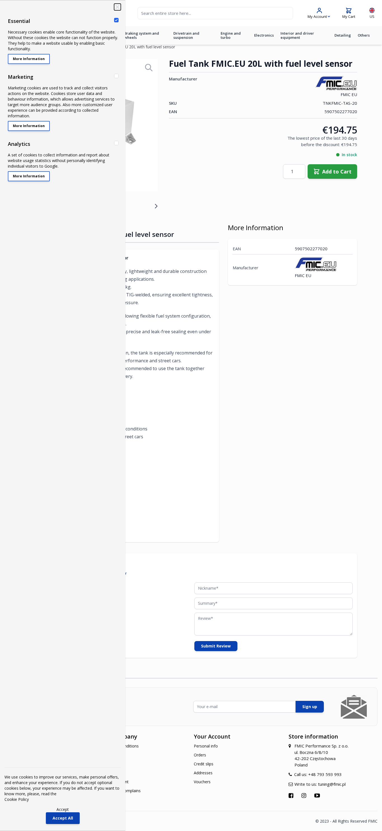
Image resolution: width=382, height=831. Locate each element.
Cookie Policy (16, 799)
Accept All (63, 818)
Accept (62, 809)
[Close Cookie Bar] (117, 7)
